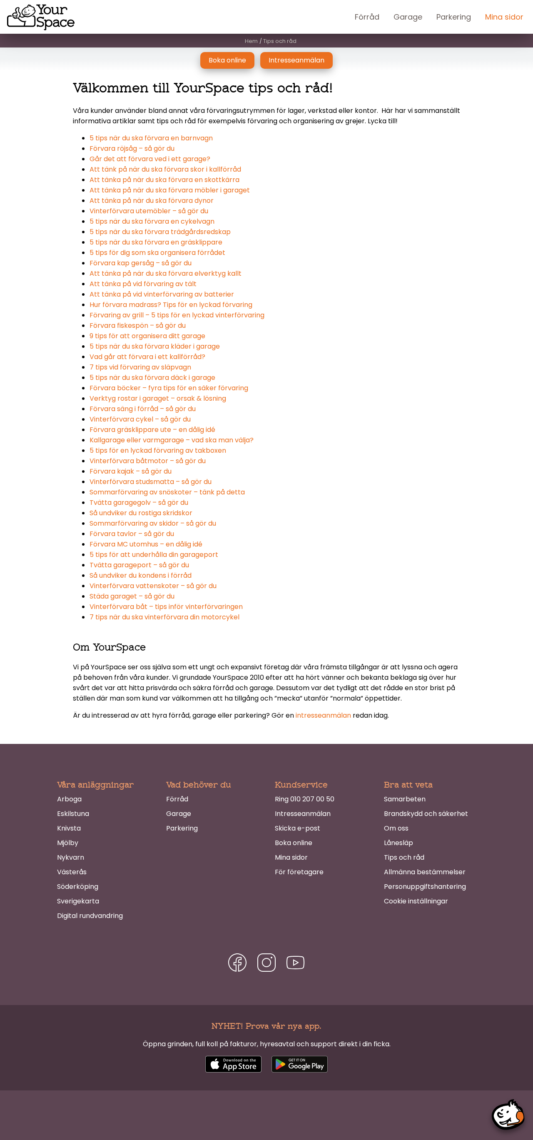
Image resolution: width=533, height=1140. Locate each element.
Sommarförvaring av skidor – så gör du (153, 523)
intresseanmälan (323, 715)
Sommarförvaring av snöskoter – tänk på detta (167, 492)
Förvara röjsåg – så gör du (132, 148)
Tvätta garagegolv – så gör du (139, 502)
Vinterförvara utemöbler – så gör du (149, 211)
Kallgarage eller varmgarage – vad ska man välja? (172, 440)
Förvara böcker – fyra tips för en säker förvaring (169, 388)
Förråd (367, 17)
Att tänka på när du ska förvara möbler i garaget (170, 190)
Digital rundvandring (90, 915)
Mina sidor (504, 17)
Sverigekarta (78, 901)
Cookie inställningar (416, 901)
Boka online (227, 60)
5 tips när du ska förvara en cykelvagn (152, 221)
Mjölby (67, 843)
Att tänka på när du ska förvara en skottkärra (164, 180)
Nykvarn (70, 857)
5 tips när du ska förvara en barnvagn (151, 138)
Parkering (453, 17)
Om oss (396, 828)
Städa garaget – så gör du (132, 596)
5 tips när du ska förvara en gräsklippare (156, 242)
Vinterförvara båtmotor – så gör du (148, 461)
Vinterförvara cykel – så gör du (140, 419)
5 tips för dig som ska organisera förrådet (157, 252)
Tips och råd (404, 857)
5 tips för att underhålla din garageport (154, 554)
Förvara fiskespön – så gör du (138, 325)
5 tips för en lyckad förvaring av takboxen (158, 450)
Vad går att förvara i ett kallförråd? (147, 357)
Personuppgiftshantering (425, 886)
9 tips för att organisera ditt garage (147, 336)
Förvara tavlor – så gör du (132, 534)
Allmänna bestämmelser (425, 872)
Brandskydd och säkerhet (426, 813)
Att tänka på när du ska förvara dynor (152, 200)
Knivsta (69, 828)
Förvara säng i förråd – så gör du (143, 409)
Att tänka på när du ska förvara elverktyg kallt (166, 273)
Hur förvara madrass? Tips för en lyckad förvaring (171, 304)
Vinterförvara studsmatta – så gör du (151, 481)
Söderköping (77, 886)
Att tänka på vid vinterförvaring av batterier (162, 294)
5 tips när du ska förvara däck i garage (152, 377)
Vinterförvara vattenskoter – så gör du (153, 586)
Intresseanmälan (296, 60)
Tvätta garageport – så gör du (139, 565)
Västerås (72, 872)
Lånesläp (398, 843)
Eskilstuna (73, 813)
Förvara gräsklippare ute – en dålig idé (152, 429)
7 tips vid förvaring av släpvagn (140, 367)
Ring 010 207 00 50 (304, 799)
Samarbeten (405, 799)
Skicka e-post (297, 828)
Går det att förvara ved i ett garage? (150, 159)
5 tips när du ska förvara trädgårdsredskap (160, 232)
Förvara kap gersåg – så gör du (141, 263)
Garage (408, 17)
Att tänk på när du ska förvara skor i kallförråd (165, 169)
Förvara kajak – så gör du (131, 471)
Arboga (69, 799)
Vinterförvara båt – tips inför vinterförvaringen (166, 606)
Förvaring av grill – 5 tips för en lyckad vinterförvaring (177, 315)
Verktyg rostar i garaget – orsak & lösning (158, 398)
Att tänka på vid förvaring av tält (143, 284)
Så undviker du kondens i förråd (141, 575)
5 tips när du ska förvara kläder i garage (155, 346)
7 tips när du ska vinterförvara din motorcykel (164, 617)
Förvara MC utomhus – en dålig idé (146, 544)
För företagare (299, 872)
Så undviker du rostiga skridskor (141, 513)
